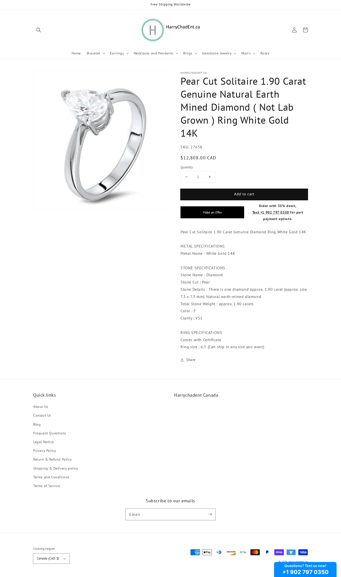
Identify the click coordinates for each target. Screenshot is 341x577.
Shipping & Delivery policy (55, 468)
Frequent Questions (49, 433)
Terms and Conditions (51, 477)
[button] (38, 29)
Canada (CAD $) (48, 558)
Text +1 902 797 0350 (270, 212)
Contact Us (42, 415)
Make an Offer (212, 212)
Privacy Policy (44, 450)
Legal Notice (43, 442)
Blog (37, 424)
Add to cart (244, 194)
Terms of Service (46, 486)
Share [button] (190, 359)
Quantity (186, 167)
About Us (40, 406)
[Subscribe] (209, 514)
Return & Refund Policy (52, 459)
